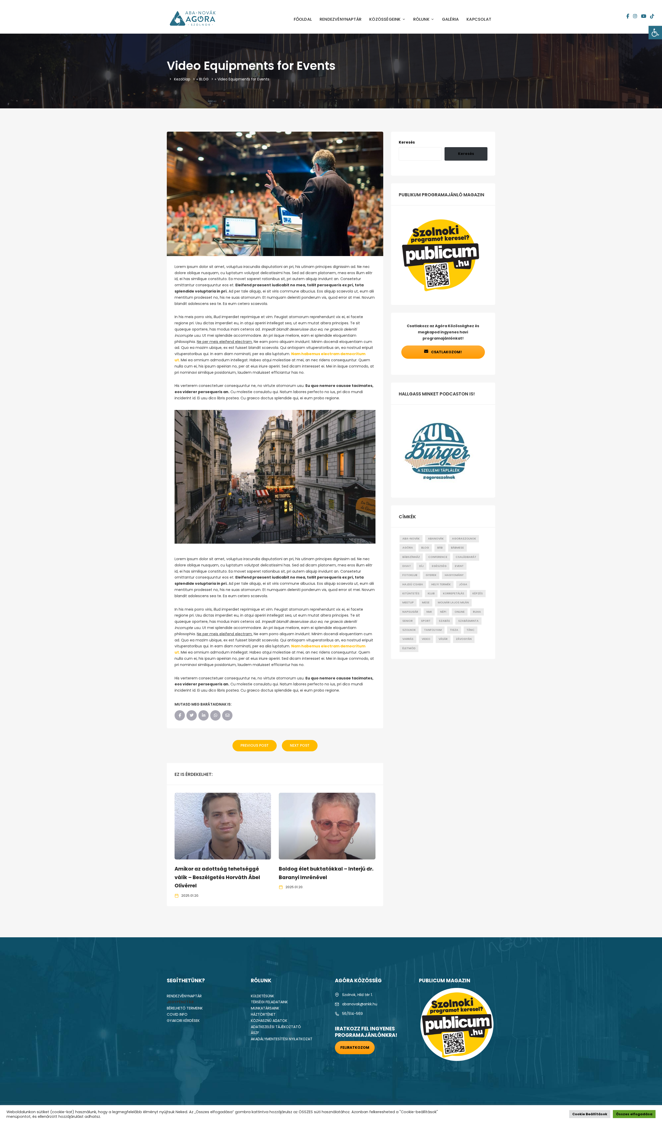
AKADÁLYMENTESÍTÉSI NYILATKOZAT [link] (281, 1039)
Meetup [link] (408, 602)
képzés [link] (477, 593)
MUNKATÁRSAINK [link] (265, 1008)
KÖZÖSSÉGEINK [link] (385, 19)
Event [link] (459, 566)
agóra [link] (407, 548)
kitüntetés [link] (410, 593)
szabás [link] (444, 621)
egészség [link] (439, 566)
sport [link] (426, 621)
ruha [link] (477, 612)
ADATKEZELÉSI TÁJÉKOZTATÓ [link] (276, 1026)
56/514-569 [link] (352, 1013)
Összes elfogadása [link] (634, 1114)
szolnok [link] (409, 630)
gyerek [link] (431, 575)
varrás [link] (407, 639)
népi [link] (443, 612)
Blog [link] (425, 548)
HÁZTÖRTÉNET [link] (263, 1014)
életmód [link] (409, 648)
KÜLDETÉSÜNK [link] (262, 996)
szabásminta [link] (468, 621)
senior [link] (407, 621)
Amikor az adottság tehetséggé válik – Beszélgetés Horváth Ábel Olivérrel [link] (217, 877)
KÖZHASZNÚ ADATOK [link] (269, 1020)
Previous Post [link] (254, 745)
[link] (655, 32)
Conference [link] (437, 557)
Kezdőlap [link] (182, 79)
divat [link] (406, 566)
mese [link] (426, 602)
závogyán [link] (464, 639)
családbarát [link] (466, 557)
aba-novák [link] (411, 539)
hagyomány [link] (454, 575)
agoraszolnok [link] (464, 539)
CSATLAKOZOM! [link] (446, 352)
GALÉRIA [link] (450, 19)
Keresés (407, 142)
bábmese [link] (457, 548)
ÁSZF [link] (255, 1032)
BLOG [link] (204, 79)
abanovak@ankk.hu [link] (359, 1004)
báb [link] (440, 548)
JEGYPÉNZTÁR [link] (180, 1002)
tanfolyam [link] (433, 630)
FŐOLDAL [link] (303, 19)
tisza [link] (454, 630)
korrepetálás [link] (453, 593)
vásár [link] (443, 639)
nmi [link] (429, 612)
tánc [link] (471, 630)
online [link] (460, 612)
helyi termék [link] (441, 584)
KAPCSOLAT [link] (479, 19)
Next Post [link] (300, 745)
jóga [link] (463, 584)
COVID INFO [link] (177, 1014)
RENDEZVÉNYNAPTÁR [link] (341, 19)
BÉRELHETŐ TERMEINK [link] (185, 1008)
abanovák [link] (436, 539)
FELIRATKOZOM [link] (354, 1047)
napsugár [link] (410, 612)
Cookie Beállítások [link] (589, 1114)
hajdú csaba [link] (412, 584)
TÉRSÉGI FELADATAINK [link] (269, 1002)
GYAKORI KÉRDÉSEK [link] (183, 1020)
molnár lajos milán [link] (453, 602)
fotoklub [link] (409, 575)
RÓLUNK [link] (421, 19)
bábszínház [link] (411, 557)
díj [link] (421, 566)
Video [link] (426, 639)
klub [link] (431, 593)
